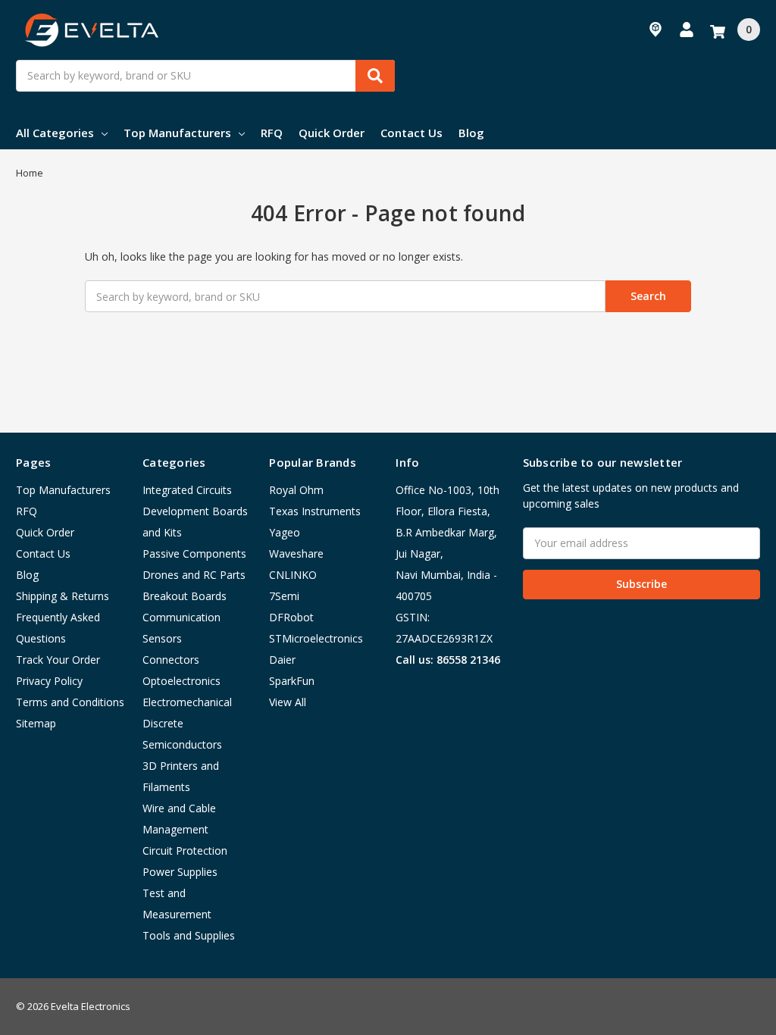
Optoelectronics (181, 681)
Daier (282, 659)
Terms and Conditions (70, 702)
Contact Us (411, 132)
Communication (181, 617)
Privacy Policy (49, 681)
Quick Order (332, 132)
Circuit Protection (184, 850)
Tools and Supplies (188, 935)
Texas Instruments (315, 511)
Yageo (284, 532)
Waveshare (296, 553)
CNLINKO (293, 575)
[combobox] (205, 76)
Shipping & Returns (62, 596)
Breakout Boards (184, 596)
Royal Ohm (296, 490)
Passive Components (194, 553)
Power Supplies (179, 872)
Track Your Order (58, 659)
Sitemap (36, 723)
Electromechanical (187, 702)
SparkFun (291, 681)
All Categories (55, 132)
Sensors (162, 638)
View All (287, 702)
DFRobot (291, 617)
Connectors (170, 659)
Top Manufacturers (177, 132)
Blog (471, 132)
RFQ (272, 132)
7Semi (284, 596)
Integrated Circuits (187, 490)
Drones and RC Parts (194, 575)
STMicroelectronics (316, 638)
